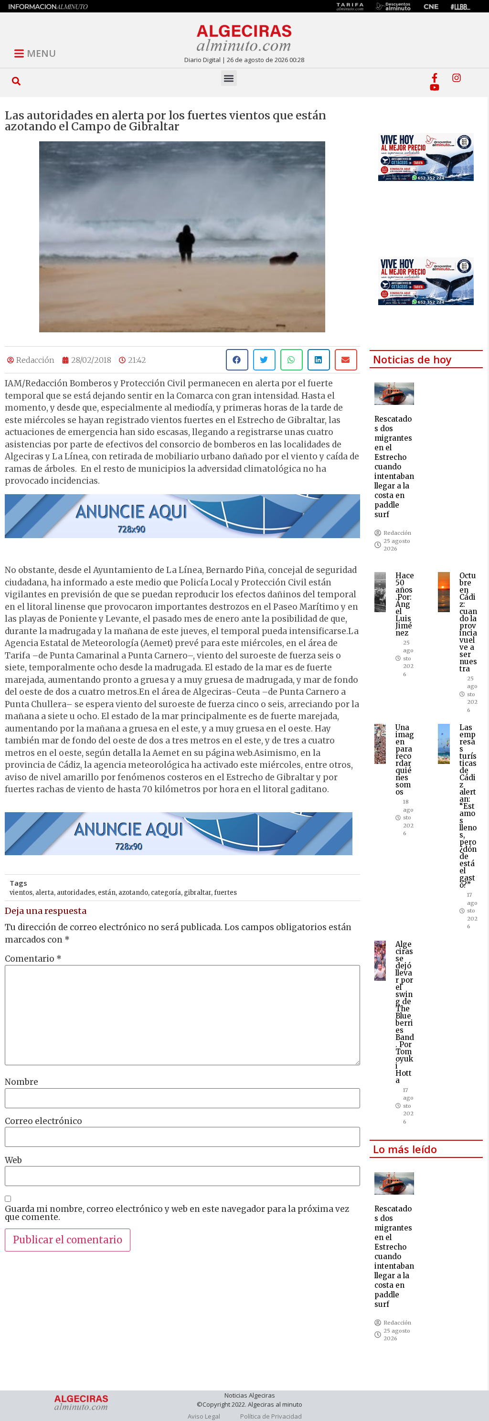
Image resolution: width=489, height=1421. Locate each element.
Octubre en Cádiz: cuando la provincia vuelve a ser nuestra (468, 622)
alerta (44, 893)
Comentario (33, 959)
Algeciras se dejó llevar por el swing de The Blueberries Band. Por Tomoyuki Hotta (404, 1012)
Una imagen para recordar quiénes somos (404, 759)
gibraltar (197, 893)
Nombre (21, 1082)
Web (13, 1160)
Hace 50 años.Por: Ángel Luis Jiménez (404, 604)
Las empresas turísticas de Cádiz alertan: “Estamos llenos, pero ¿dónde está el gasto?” (468, 806)
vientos (21, 893)
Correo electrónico (43, 1121)
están (107, 893)
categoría (166, 893)
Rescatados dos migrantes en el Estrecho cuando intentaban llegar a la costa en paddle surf (394, 466)
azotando (133, 893)
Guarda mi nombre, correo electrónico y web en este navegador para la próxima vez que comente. (177, 1213)
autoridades (76, 893)
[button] (16, 81)
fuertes (225, 893)
